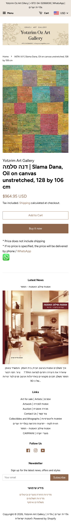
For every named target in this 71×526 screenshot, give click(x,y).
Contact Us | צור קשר (35, 413)
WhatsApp (24, 251)
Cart (46, 13)
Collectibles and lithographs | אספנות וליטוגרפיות (35, 418)
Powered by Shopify (45, 518)
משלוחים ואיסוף (35, 502)
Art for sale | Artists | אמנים (36, 399)
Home (6, 56)
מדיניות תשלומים (35, 498)
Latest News (35, 280)
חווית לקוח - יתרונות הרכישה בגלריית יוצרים (35, 423)
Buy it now (35, 228)
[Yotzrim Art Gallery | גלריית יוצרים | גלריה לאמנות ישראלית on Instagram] (35, 451)
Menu (10, 13)
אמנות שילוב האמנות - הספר (35, 286)
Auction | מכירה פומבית (35, 408)
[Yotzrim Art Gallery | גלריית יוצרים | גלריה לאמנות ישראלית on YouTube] (43, 451)
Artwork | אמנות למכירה (35, 403)
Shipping (24, 203)
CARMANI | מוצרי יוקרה (35, 433)
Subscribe (59, 477)
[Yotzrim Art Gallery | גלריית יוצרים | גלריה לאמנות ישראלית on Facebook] (28, 451)
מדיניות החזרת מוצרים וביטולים (35, 494)
